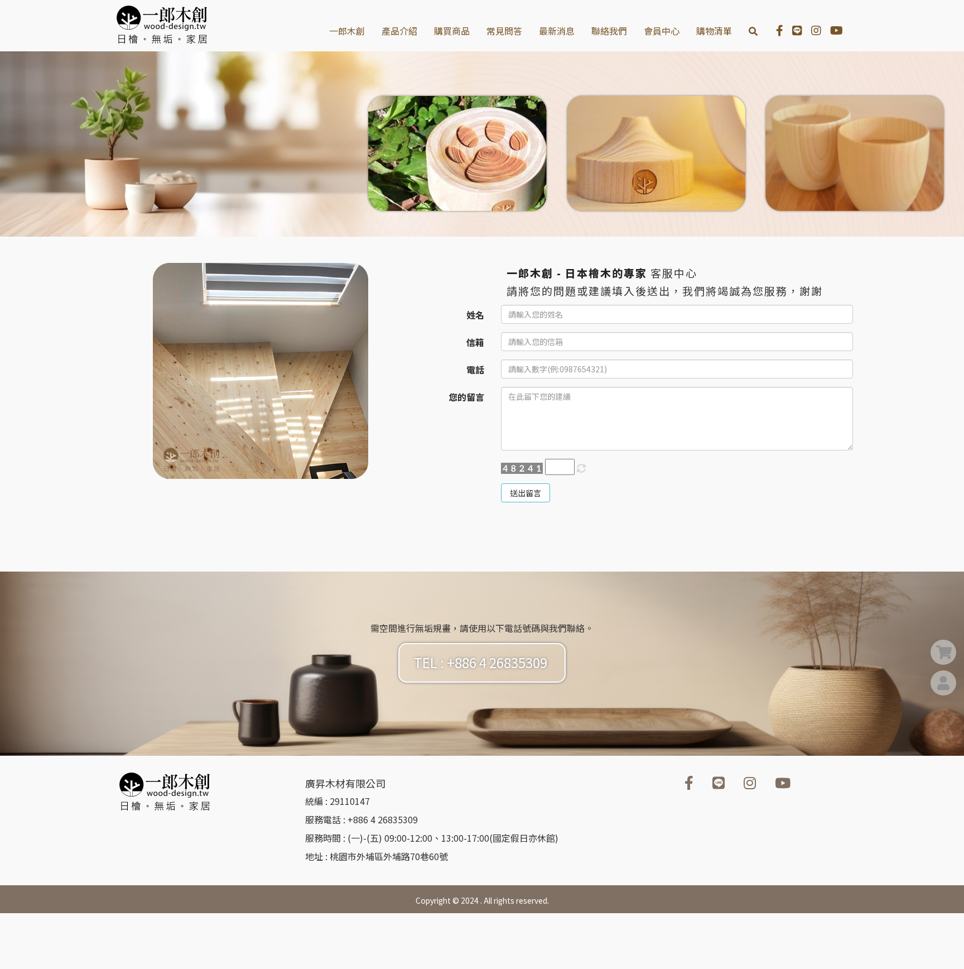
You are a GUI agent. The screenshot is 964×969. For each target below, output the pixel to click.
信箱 (475, 342)
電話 (475, 369)
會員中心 (661, 30)
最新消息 (557, 30)
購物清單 (714, 30)
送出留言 (525, 492)
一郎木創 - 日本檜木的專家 (577, 272)
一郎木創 (347, 30)
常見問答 (504, 30)
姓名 (475, 315)
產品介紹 (399, 30)
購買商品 (452, 30)
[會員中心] (943, 684)
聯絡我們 (609, 30)
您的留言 (466, 397)
